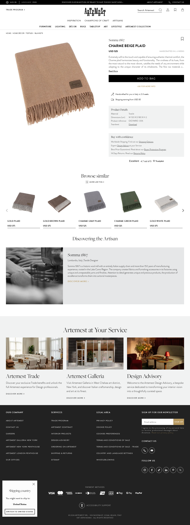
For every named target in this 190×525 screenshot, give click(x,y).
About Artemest (155, 2)
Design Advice (123, 145)
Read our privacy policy (163, 432)
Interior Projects (61, 433)
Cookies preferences (108, 434)
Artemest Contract (62, 427)
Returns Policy (139, 153)
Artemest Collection (138, 26)
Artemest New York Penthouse (23, 446)
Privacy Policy (104, 420)
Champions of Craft (97, 20)
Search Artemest (146, 10)
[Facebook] (152, 470)
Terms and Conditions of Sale (113, 440)
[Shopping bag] (183, 10)
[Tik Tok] (159, 470)
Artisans (118, 20)
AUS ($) (13, 2)
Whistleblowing (105, 459)
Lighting (60, 26)
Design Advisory (60, 440)
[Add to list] (182, 39)
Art (106, 26)
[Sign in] (168, 10)
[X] (180, 470)
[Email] (152, 450)
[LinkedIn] (166, 470)
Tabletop (95, 26)
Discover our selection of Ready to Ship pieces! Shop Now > (92, 2)
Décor (73, 26)
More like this (95, 182)
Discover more (77, 281)
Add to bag (146, 78)
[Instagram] (145, 470)
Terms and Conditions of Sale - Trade (117, 446)
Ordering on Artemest (63, 446)
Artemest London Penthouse (22, 453)
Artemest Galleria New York (21, 440)
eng (29, 2)
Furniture (45, 26)
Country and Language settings (114, 453)
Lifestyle (116, 26)
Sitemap (55, 459)
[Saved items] (175, 10)
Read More (113, 71)
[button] (183, 210)
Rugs (83, 26)
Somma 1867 (117, 40)
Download (133, 124)
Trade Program (14, 10)
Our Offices (12, 459)
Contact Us (178, 2)
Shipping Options (146, 141)
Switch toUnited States (19, 511)
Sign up (179, 422)
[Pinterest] (173, 470)
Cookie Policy (104, 427)
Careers (10, 433)
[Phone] (145, 450)
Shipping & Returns (61, 453)
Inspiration (74, 20)
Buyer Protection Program (155, 149)
